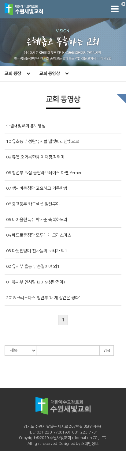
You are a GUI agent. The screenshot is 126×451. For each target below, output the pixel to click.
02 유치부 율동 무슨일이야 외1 (32, 266)
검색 (106, 351)
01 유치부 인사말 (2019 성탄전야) (35, 282)
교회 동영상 (49, 73)
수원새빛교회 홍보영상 (26, 125)
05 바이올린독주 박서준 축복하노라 (37, 219)
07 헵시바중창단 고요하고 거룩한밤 (37, 188)
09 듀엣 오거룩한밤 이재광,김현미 (35, 157)
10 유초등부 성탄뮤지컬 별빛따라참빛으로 (42, 141)
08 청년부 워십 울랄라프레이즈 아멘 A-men (44, 172)
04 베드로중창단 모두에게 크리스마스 (38, 235)
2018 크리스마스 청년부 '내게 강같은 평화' (43, 297)
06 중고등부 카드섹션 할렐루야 (33, 204)
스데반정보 (90, 444)
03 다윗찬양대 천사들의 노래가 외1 (36, 250)
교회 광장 (13, 73)
